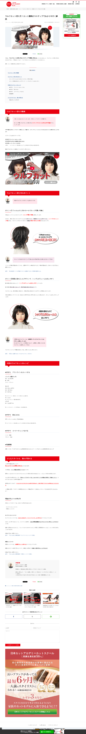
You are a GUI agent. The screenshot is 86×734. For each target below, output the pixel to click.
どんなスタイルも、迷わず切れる (15, 97)
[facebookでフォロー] (13, 616)
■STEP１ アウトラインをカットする (16, 87)
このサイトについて (33, 725)
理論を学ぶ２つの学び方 (14, 99)
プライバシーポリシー (53, 725)
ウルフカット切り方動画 (13, 72)
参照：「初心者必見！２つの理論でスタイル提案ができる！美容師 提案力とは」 (23, 271)
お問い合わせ (43, 725)
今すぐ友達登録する (72, 35)
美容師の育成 (71, 3)
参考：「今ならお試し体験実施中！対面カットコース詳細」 (18, 554)
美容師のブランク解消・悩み (48, 3)
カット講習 (11, 22)
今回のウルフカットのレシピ (14, 85)
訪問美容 (77, 3)
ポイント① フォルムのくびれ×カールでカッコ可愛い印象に (21, 79)
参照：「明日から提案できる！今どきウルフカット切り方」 (18, 353)
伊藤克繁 (18, 562)
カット (7, 22)
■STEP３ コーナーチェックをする (16, 91)
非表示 (33, 70)
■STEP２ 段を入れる (13, 89)
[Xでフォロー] (32, 616)
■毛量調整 (11, 93)
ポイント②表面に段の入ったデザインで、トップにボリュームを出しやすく (24, 81)
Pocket (34, 53)
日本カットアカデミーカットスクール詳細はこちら (32, 712)
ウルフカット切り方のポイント (15, 76)
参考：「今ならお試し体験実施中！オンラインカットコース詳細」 (20, 535)
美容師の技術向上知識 (61, 3)
